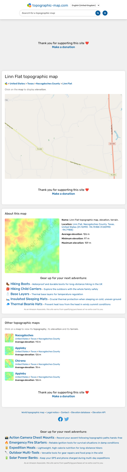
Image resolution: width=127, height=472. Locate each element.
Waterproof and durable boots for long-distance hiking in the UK (67, 284)
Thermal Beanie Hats (26, 304)
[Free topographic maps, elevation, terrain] (6, 83)
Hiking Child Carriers (26, 289)
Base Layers (20, 294)
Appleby (20, 348)
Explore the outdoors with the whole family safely (71, 289)
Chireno (20, 360)
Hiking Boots (20, 284)
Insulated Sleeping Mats (29, 299)
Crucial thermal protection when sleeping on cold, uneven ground (85, 299)
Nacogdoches (24, 335)
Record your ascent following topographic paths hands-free (89, 437)
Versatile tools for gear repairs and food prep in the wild (72, 452)
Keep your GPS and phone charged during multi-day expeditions (75, 458)
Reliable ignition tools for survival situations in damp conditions (84, 442)
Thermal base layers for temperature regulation (57, 294)
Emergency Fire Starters (28, 442)
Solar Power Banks (23, 458)
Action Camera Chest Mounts (31, 437)
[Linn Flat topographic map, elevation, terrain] (32, 245)
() (88, 227)
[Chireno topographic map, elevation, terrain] (9, 364)
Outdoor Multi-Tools (24, 452)
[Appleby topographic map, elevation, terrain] (9, 351)
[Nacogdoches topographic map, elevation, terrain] (9, 338)
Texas (34, 338)
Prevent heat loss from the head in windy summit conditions (78, 304)
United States (22, 338)
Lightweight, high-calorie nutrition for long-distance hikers (70, 448)
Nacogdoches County (49, 338)
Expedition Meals (22, 447)
